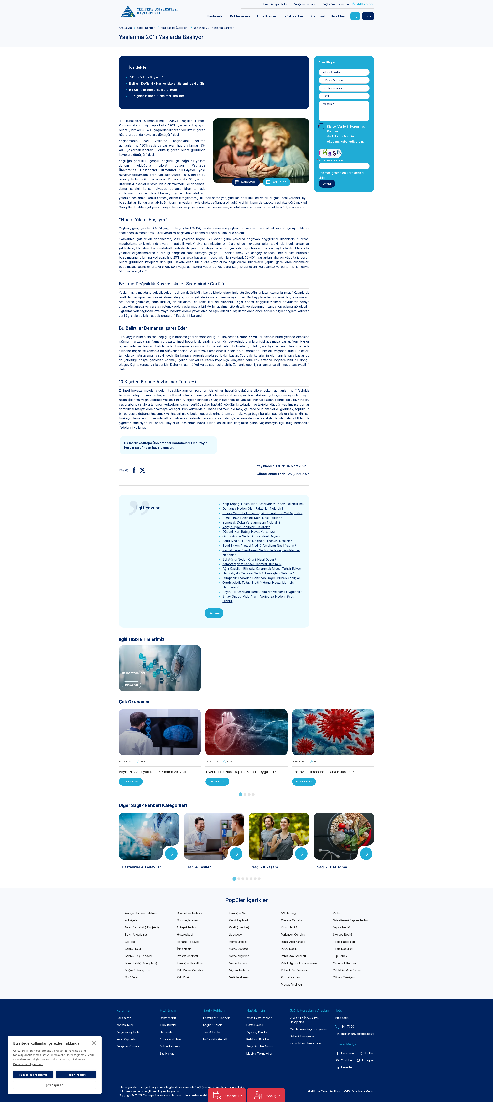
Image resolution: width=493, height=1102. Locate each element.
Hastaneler (167, 1032)
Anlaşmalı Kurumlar (305, 4)
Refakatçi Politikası (258, 1039)
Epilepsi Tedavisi (187, 927)
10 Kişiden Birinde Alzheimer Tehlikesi (157, 96)
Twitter (369, 1053)
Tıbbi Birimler (168, 1025)
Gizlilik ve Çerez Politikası (324, 1091)
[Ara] (355, 16)
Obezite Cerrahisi (292, 920)
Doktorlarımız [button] (240, 16)
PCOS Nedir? (289, 948)
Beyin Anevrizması (136, 934)
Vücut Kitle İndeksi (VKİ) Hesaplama (305, 1020)
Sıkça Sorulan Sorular (260, 1046)
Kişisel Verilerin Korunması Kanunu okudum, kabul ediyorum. (346, 134)
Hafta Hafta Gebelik (215, 1039)
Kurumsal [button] (317, 16)
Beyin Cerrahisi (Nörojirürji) (142, 927)
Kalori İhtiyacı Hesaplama (305, 1043)
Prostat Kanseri (290, 977)
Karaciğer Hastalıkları (190, 963)
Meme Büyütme (239, 948)
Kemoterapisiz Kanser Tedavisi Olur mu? (251, 564)
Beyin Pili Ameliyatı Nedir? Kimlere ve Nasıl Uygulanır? (262, 592)
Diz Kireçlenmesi (187, 920)
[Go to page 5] (251, 878)
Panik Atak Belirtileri (293, 956)
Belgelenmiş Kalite (128, 1032)
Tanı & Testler (212, 1032)
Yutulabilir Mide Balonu (347, 970)
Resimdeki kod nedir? (331, 160)
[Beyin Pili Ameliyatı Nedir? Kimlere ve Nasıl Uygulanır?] (160, 753)
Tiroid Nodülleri (343, 948)
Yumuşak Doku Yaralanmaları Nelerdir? (251, 522)
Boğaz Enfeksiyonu (137, 970)
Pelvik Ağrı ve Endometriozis (299, 963)
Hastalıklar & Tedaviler (217, 1017)
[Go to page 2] (245, 794)
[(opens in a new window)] (132, 470)
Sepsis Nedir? (341, 927)
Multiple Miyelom (239, 977)
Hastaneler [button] (215, 16)
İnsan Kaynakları (127, 1039)
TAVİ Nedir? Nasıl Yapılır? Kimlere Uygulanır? (240, 772)
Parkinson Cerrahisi (293, 934)
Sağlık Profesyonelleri (336, 4)
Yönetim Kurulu (126, 1025)
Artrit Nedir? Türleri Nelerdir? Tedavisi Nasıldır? (257, 541)
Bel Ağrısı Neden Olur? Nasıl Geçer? (249, 559)
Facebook (347, 1053)
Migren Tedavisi (239, 970)
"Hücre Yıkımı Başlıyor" (146, 77)
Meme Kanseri (238, 963)
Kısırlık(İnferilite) (239, 927)
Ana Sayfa (125, 27)
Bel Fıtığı (130, 941)
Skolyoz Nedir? (342, 934)
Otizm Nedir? (289, 927)
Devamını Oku (131, 781)
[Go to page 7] (259, 878)
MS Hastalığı (288, 913)
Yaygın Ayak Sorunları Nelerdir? (246, 527)
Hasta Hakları (254, 1025)
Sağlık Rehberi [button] (293, 16)
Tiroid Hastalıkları (344, 941)
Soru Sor (279, 182)
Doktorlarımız (168, 1017)
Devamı (214, 613)
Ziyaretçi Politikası (257, 1032)
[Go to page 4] (253, 794)
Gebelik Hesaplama (302, 1036)
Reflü (336, 913)
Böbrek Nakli (133, 948)
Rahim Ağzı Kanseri (293, 941)
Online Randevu (170, 1046)
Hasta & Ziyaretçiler (275, 4)
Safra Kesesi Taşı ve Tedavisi (351, 920)
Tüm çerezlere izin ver (33, 1075)
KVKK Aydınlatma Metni (358, 1091)
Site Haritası (167, 1053)
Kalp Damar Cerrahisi (190, 970)
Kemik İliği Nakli (238, 920)
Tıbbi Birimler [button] (267, 16)
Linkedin (346, 1067)
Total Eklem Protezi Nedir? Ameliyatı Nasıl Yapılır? (259, 545)
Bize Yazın (342, 1017)
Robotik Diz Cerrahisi (294, 970)
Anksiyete (131, 920)
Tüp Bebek (340, 956)
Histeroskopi (185, 934)
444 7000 (347, 1026)
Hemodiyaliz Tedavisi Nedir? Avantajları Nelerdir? (258, 573)
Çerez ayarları (55, 1085)
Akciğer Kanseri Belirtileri (141, 913)
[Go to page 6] (255, 878)
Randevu (248, 182)
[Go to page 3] (249, 794)
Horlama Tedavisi (188, 941)
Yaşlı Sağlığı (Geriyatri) (174, 27)
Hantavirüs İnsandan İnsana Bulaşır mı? (323, 772)
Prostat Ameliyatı (187, 956)
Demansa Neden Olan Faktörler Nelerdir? (252, 508)
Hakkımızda (124, 1017)
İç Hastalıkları (133, 673)
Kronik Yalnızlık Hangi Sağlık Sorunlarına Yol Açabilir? (262, 513)
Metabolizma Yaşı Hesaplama (308, 1029)
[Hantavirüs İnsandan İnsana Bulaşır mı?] (333, 753)
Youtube (346, 1060)
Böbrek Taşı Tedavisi (138, 956)
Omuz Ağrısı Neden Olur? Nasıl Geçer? (251, 536)
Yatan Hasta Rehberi (259, 1017)
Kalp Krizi (183, 977)
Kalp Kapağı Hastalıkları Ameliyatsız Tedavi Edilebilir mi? (263, 504)
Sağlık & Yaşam (212, 1025)
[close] (94, 1043)
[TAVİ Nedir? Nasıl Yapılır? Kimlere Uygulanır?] (246, 753)
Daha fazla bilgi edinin (28, 1064)
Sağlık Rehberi (146, 27)
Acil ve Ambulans (170, 1039)
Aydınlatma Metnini (341, 136)
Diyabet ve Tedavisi (189, 913)
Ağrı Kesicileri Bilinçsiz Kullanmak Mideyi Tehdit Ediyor (261, 569)
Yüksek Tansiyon (344, 977)
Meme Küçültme (239, 956)
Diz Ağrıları (131, 977)
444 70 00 (365, 4)
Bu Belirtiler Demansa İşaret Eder (153, 90)
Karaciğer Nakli (238, 913)
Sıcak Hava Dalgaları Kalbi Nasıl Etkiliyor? (253, 518)
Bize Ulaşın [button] (339, 16)
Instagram (368, 1060)
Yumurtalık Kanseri (344, 963)
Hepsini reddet (76, 1075)
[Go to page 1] (240, 794)
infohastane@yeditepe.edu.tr (346, 1033)
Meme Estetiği (238, 941)
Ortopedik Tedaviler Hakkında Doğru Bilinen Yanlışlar (261, 578)
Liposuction (236, 934)
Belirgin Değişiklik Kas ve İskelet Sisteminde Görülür (167, 83)
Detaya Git (131, 684)
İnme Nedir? (184, 948)
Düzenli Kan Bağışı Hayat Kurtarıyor (249, 532)
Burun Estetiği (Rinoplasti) (141, 963)
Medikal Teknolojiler (259, 1053)
